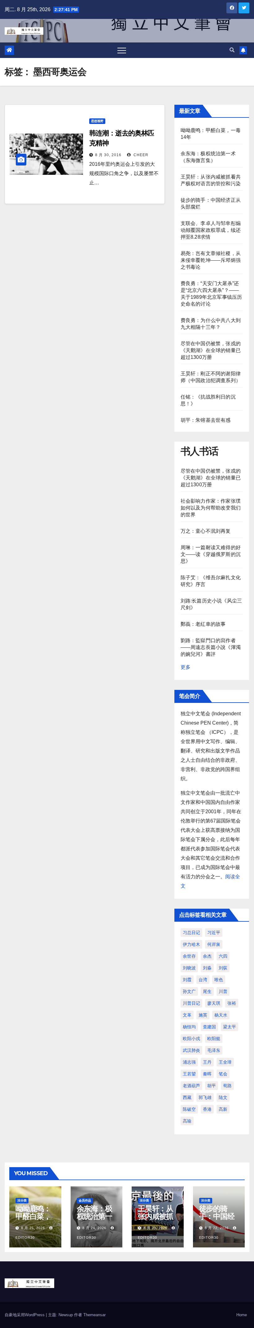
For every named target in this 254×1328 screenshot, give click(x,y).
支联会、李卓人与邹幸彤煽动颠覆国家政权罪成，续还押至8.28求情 (211, 230)
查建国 (209, 1026)
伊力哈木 (191, 944)
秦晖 (207, 1073)
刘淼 (207, 967)
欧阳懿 (213, 1038)
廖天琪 (213, 1003)
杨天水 (220, 1015)
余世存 (189, 956)
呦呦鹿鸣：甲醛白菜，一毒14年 (33, 1216)
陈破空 (189, 1109)
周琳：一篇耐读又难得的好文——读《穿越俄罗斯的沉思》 (211, 554)
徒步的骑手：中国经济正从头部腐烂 (216, 1220)
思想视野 (97, 121)
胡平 (211, 1085)
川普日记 (191, 1003)
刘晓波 (189, 967)
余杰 (207, 956)
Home (241, 1315)
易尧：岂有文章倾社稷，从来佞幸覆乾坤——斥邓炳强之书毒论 (211, 260)
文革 (187, 1015)
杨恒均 (189, 1026)
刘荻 (223, 967)
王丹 (207, 1062)
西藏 (187, 1097)
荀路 (227, 1085)
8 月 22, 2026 (217, 1228)
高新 (223, 1109)
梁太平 (229, 1026)
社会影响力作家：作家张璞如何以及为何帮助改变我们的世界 (211, 507)
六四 (223, 956)
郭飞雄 (205, 1097)
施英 (203, 1015)
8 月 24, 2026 (94, 1228)
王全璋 (225, 1062)
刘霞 (187, 979)
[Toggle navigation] (121, 50)
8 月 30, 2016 (108, 155)
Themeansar (94, 1315)
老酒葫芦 (191, 1085)
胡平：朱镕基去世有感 (206, 420)
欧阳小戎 (191, 1038)
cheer (140, 155)
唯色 (218, 979)
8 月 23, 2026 (155, 1228)
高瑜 (187, 1120)
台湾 (203, 979)
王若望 (189, 1073)
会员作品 (85, 1200)
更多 (185, 667)
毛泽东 (213, 1050)
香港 (207, 1109)
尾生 (207, 991)
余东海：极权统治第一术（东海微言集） (94, 1220)
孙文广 (189, 991)
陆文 (223, 1097)
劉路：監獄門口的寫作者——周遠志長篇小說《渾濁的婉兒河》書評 (211, 647)
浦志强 (189, 1062)
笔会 (223, 1073)
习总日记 (191, 932)
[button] (232, 50)
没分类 (22, 1200)
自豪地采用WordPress (25, 1315)
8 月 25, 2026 (33, 1228)
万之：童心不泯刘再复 (206, 531)
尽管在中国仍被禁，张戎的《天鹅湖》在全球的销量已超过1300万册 (211, 350)
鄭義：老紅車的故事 (203, 624)
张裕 (231, 1003)
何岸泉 (213, 944)
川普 (223, 991)
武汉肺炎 (191, 1050)
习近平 (213, 932)
